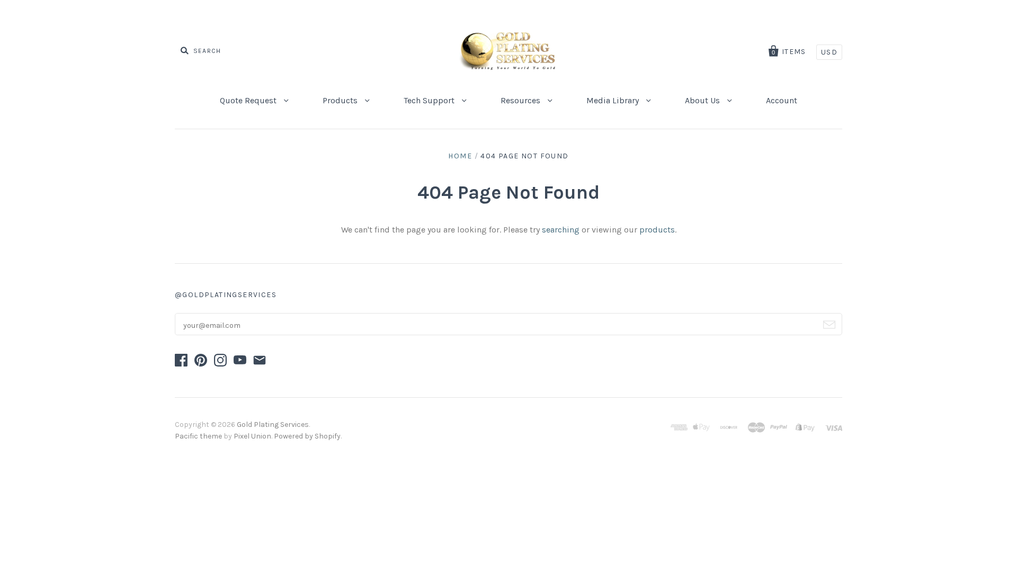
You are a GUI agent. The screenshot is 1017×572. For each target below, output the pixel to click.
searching (560, 230)
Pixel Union (252, 436)
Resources (521, 100)
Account (781, 100)
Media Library (613, 100)
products (657, 230)
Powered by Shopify (307, 436)
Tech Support (430, 100)
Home (460, 155)
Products (341, 100)
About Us (703, 100)
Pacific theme (198, 436)
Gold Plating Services (273, 424)
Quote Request (249, 100)
